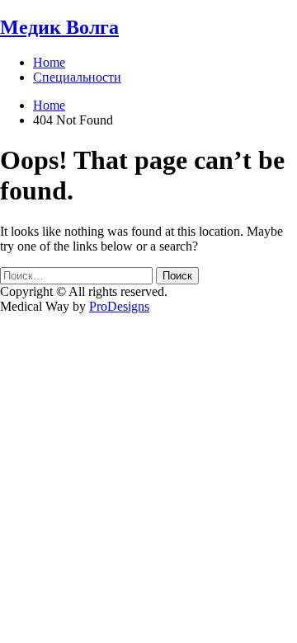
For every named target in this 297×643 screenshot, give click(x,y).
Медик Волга (59, 27)
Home (49, 62)
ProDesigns (119, 306)
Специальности (77, 77)
